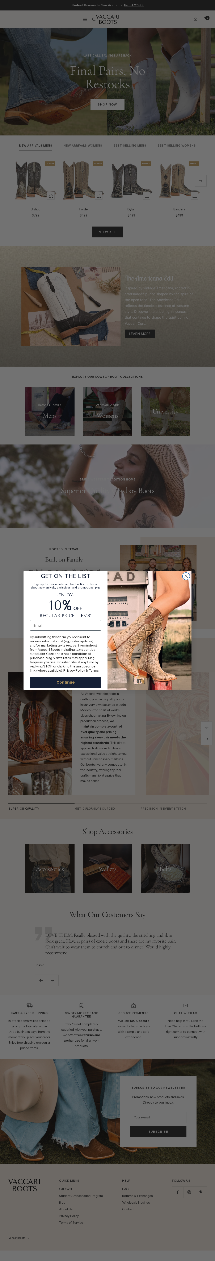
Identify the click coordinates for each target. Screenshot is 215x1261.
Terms (94, 670)
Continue (65, 682)
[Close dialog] (186, 576)
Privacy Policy (74, 670)
